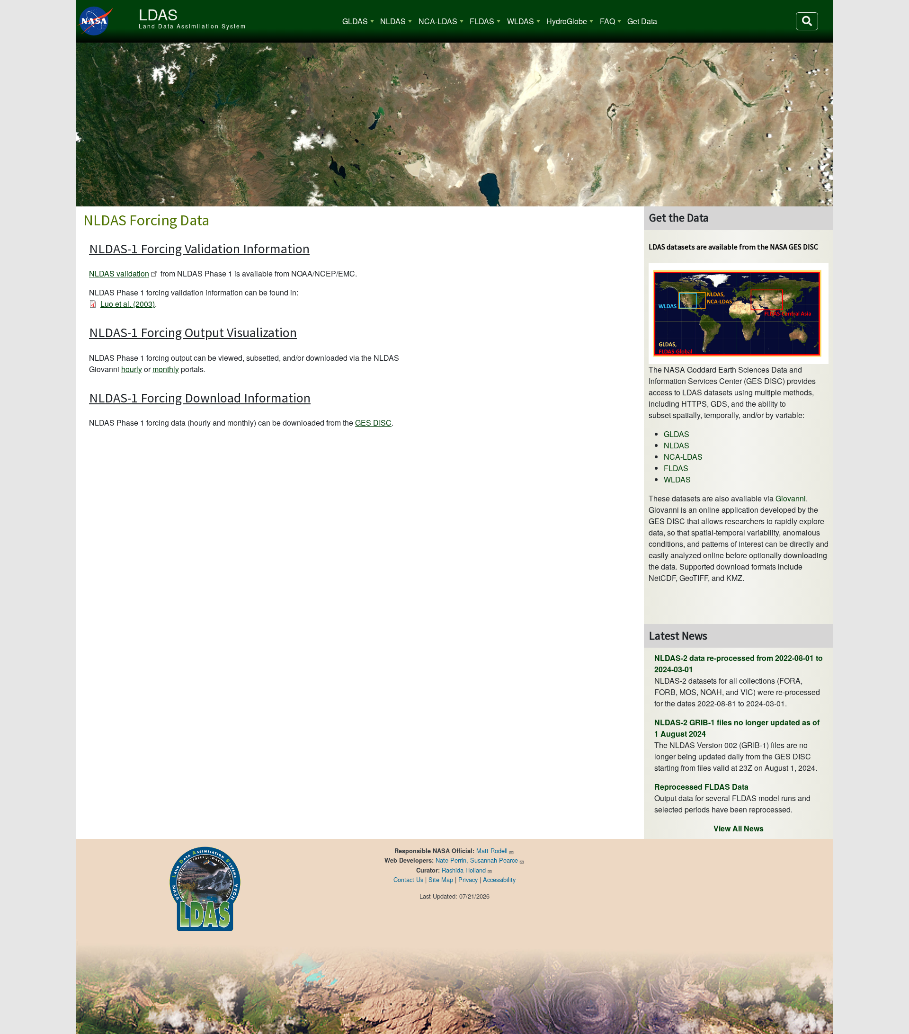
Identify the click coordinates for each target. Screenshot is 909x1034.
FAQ (607, 21)
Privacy (468, 879)
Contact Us (408, 879)
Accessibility (499, 879)
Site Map (440, 879)
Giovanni (790, 498)
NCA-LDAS (438, 21)
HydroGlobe (566, 21)
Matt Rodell (492, 850)
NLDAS (393, 21)
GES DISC (373, 422)
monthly (165, 369)
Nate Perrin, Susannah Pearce (477, 860)
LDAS (158, 14)
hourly (131, 369)
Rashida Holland (464, 869)
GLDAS (355, 21)
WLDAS (520, 21)
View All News (738, 828)
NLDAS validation (119, 273)
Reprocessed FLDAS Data (701, 786)
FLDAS (482, 21)
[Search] (807, 21)
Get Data (642, 21)
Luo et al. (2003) (127, 303)
